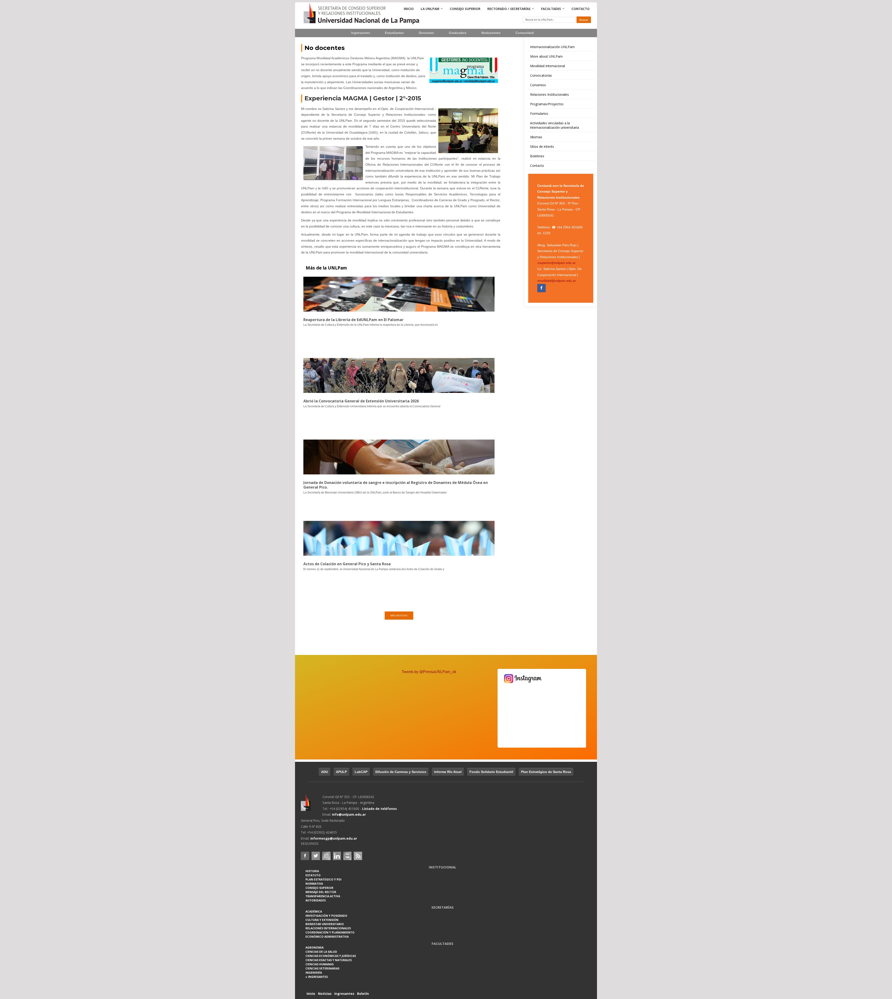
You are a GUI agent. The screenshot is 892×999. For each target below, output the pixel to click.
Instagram (326, 856)
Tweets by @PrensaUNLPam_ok (429, 672)
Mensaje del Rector (320, 892)
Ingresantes (360, 33)
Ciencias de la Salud (321, 952)
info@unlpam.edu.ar (349, 814)
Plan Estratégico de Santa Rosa (546, 772)
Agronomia (314, 948)
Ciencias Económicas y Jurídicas (330, 956)
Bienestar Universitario (324, 924)
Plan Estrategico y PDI (323, 879)
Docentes (426, 33)
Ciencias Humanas (319, 964)
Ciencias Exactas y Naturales (328, 960)
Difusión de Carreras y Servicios (400, 772)
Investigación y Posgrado (326, 916)
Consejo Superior (465, 9)
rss (358, 856)
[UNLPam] (311, 805)
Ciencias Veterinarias (322, 968)
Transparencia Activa (322, 896)
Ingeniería (313, 973)
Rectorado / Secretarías (509, 9)
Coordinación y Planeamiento (329, 932)
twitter (316, 856)
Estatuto (313, 875)
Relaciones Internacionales (328, 928)
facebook (305, 856)
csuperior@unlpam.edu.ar (556, 263)
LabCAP (361, 772)
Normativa (314, 884)
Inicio (409, 9)
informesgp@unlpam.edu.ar (333, 838)
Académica (313, 912)
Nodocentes (491, 33)
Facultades (551, 9)
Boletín (363, 993)
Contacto (580, 9)
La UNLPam (430, 9)
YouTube (347, 856)
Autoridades (315, 900)
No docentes (325, 48)
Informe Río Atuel (448, 772)
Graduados (457, 33)
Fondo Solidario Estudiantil (491, 772)
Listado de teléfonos (379, 808)
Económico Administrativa (327, 937)
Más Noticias (398, 615)
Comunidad (524, 33)
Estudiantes (394, 33)
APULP (341, 772)
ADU (324, 772)
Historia (312, 871)
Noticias (324, 993)
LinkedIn (337, 856)
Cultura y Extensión (321, 920)
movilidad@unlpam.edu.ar (556, 281)
